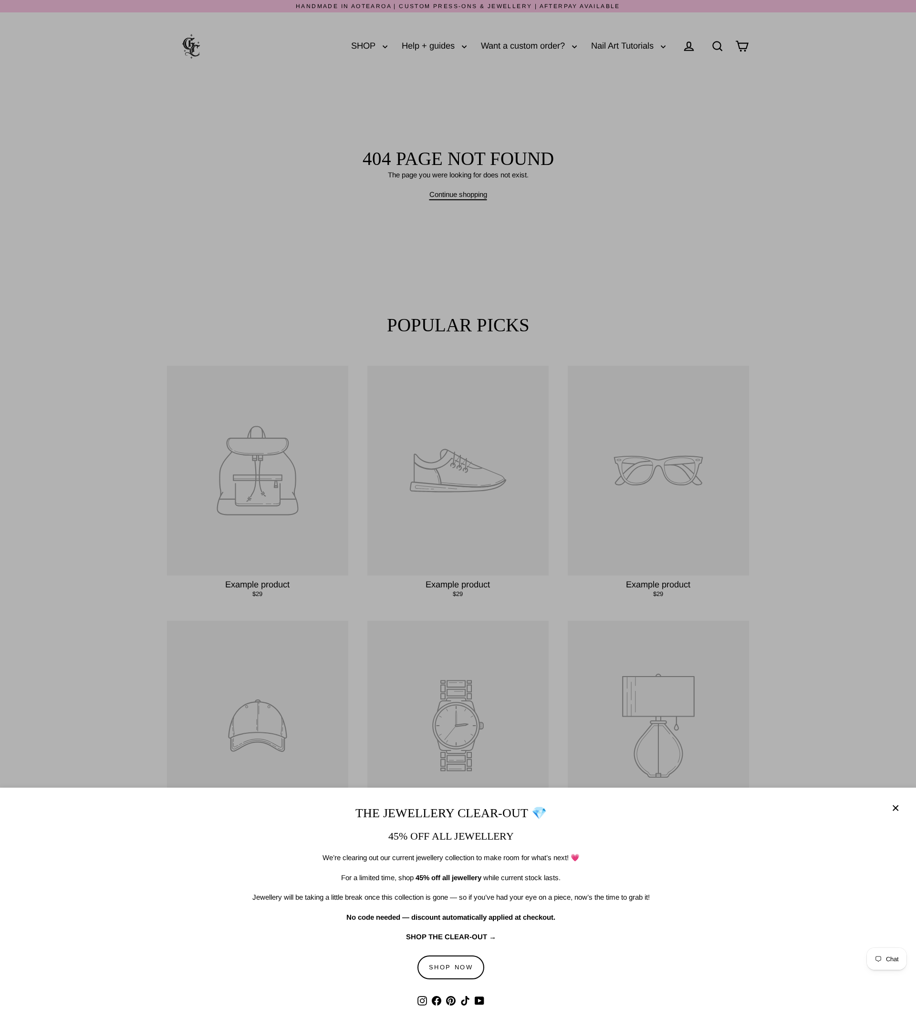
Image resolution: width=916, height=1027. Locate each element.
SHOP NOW (451, 967)
